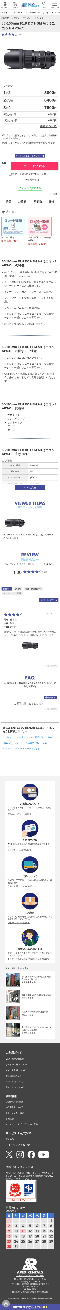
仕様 (51, 201)
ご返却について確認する (19, 922)
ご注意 (22, 201)
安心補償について (14, 1076)
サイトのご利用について (17, 1064)
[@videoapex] (31, 1155)
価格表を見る (48, 126)
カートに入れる (34, 166)
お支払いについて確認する (20, 814)
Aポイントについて (14, 1081)
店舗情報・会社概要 (15, 1101)
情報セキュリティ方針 (19, 1167)
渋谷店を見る (27, 998)
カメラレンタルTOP (11, 13)
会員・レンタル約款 (15, 1113)
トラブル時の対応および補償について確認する (29, 959)
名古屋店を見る (28, 1033)
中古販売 (10, 1139)
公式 (21, 323)
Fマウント (44, 13)
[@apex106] (9, 1154)
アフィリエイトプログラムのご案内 (22, 1124)
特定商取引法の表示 (15, 1107)
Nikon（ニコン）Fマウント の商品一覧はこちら (29, 737)
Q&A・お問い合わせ (15, 1059)
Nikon (33, 13)
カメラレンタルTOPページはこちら (22, 748)
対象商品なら (32, 1307)
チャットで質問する (30, 188)
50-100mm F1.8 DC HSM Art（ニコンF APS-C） (30, 534)
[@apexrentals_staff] (20, 1155)
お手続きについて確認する (20, 850)
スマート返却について (16, 1070)
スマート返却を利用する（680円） (31, 174)
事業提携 (10, 1119)
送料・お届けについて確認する (22, 886)
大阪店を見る (27, 1015)
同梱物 (38, 201)
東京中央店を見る (29, 982)
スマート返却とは (30, 179)
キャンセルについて (15, 1087)
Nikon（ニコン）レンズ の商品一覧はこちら (25, 743)
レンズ (26, 13)
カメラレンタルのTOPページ (30, 1275)
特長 (8, 201)
